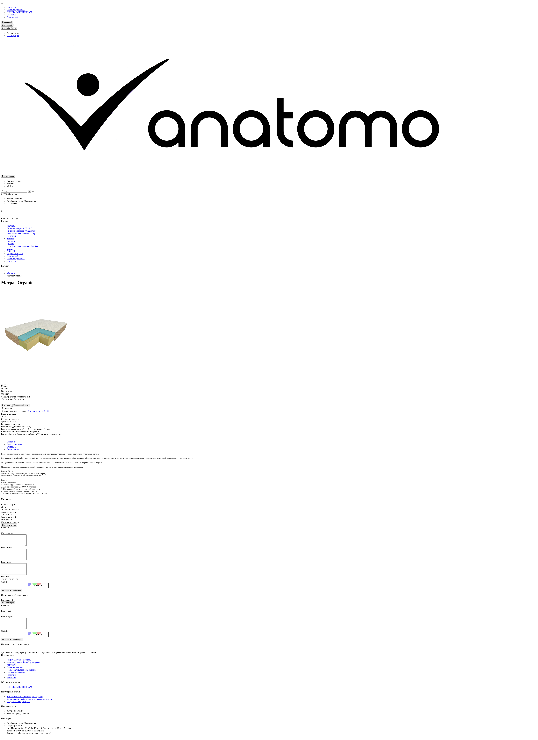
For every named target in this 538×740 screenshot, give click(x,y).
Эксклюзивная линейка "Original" (23, 233)
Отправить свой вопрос (12, 639)
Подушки (11, 236)
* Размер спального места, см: (15, 397)
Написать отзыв (9, 525)
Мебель (10, 238)
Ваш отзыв (6, 562)
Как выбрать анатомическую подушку (25, 696)
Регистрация (13, 35)
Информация (7, 655)
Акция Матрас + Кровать (19, 660)
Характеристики (15, 444)
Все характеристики (10, 424)
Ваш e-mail (6, 611)
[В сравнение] (5, 384)
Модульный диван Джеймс (25, 246)
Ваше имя (6, 527)
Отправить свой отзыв (11, 590)
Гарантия (11, 14)
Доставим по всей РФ (38, 411)
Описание (11, 442)
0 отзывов (7, 408)
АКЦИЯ (11, 251)
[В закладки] (2, 384)
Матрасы (11, 226)
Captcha (4, 582)
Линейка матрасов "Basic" (19, 228)
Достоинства (7, 533)
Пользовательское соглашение (21, 670)
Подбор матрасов (15, 253)
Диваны (10, 243)
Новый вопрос (8, 603)
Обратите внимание (10, 682)
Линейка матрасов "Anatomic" (21, 231)
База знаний (12, 17)
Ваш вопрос (7, 616)
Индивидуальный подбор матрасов (23, 662)
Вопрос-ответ (13, 449)
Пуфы (9, 248)
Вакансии (11, 677)
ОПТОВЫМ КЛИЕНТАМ (19, 12)
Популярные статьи (10, 692)
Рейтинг (5, 576)
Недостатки (6, 547)
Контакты (11, 7)
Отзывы (11, 447)
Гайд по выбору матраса (18, 701)
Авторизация (13, 33)
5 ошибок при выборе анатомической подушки (29, 699)
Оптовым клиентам (16, 672)
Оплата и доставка (16, 9)
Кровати (11, 241)
